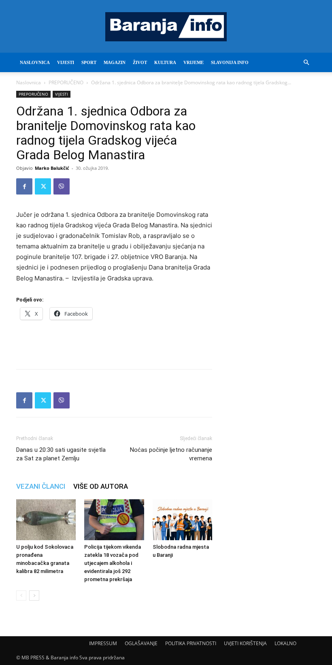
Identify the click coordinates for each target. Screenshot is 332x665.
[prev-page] (21, 595)
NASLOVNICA (35, 62)
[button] (306, 62)
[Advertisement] (114, 342)
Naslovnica (28, 82)
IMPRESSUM (103, 643)
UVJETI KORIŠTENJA (245, 643)
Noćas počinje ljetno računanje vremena (171, 454)
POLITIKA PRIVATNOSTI (190, 643)
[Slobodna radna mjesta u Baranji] (182, 519)
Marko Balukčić (52, 168)
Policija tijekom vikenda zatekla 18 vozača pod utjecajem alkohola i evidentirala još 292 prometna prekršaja (112, 563)
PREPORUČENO (66, 82)
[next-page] (34, 595)
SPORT (88, 62)
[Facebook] (24, 186)
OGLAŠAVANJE (141, 643)
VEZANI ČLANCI (40, 486)
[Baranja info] (166, 26)
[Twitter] (43, 186)
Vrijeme (193, 62)
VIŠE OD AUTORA (100, 486)
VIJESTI (65, 62)
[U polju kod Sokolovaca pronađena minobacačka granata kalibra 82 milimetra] (46, 519)
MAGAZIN (115, 62)
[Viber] (61, 186)
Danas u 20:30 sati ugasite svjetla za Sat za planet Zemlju (61, 454)
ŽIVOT (140, 62)
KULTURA (165, 62)
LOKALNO (285, 643)
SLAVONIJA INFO (230, 62)
